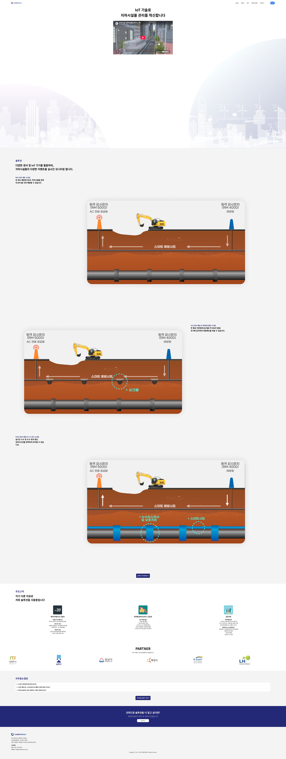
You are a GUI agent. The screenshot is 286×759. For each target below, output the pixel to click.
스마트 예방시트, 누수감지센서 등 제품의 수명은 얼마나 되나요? (34, 687)
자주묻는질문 (254, 3)
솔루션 (242, 3)
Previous (1, 660)
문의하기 (262, 3)
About (237, 3)
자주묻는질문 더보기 (143, 698)
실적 (248, 3)
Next (284, 660)
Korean (272, 3)
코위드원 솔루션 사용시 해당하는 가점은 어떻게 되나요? (32, 690)
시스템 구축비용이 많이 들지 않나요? (27, 684)
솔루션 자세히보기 (143, 576)
